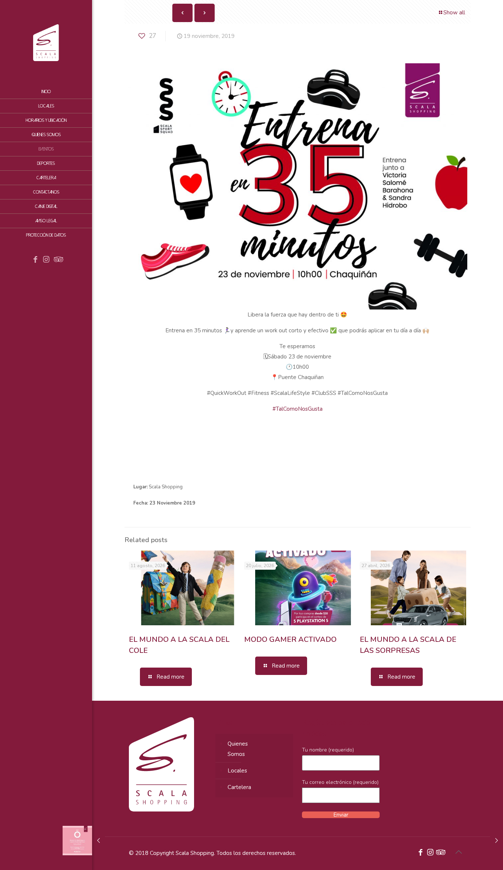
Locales (237, 770)
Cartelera (239, 787)
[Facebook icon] (35, 260)
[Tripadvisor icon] (57, 260)
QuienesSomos (238, 749)
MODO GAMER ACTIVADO (290, 639)
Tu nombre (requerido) (328, 749)
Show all (454, 12)
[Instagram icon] (46, 260)
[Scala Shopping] (46, 42)
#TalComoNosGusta (297, 409)
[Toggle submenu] (85, 178)
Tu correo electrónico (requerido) (340, 782)
